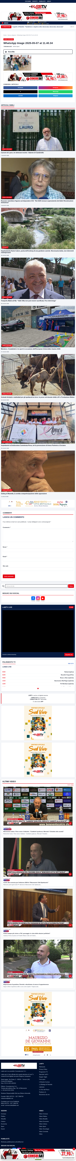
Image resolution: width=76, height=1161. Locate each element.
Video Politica (43, 1116)
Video (40, 1134)
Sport (2, 1126)
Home (4, 35)
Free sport (42, 1079)
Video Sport (42, 1126)
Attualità (3, 1119)
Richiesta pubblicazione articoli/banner (12, 1142)
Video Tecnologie (44, 1129)
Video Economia (44, 1121)
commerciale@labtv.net (12, 1105)
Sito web (5, 566)
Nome (5, 547)
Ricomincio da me (44, 1094)
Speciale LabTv (43, 1074)
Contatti (35, 1)
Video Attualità (43, 1119)
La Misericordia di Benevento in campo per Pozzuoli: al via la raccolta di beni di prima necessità (40, 26)
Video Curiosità (43, 1131)
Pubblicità (42, 1)
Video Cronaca (43, 1114)
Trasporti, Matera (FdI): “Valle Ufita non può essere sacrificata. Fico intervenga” (28, 301)
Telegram (55, 95)
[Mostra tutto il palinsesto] (38, 688)
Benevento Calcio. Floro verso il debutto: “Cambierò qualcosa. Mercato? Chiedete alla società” (33, 831)
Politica (3, 1116)
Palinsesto (42, 1067)
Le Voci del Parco (44, 1089)
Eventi (3, 1129)
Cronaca (3, 1114)
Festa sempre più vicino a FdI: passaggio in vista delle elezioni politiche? (26, 933)
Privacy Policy (43, 1069)
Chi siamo (28, 1)
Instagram (55, 87)
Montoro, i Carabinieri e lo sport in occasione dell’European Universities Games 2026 (30, 349)
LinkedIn (20, 95)
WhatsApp (55, 91)
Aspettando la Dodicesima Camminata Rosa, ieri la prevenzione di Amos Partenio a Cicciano (33, 445)
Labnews (41, 1087)
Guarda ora (68, 654)
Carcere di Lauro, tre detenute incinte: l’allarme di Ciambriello (22, 152)
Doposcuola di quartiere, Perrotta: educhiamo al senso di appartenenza (26, 984)
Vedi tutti (71, 663)
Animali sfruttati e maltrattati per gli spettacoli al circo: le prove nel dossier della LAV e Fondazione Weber (38, 397)
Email (5, 556)
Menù (5, 23)
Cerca (49, 1)
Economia (4, 1124)
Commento (6, 527)
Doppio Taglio (43, 1077)
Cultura (3, 1121)
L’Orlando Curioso (44, 1082)
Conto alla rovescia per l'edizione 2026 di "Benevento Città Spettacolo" (25, 882)
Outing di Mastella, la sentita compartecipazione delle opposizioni (24, 493)
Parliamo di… (43, 1092)
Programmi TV (43, 1072)
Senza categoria (12, 35)
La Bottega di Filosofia (45, 1084)
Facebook (20, 87)
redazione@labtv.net (7, 1098)
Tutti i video (70, 785)
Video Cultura (43, 1124)
